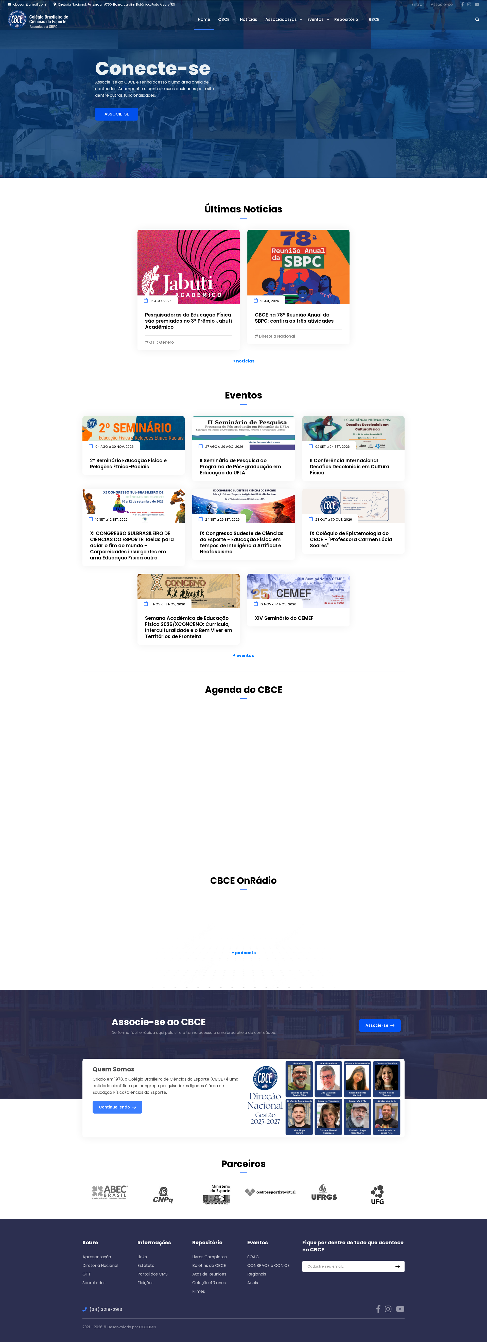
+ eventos (243, 655)
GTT (86, 1274)
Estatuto (145, 1265)
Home (204, 19)
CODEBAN (147, 1327)
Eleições (145, 1283)
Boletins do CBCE (209, 1265)
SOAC (253, 1257)
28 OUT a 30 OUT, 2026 (333, 519)
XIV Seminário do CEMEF (284, 618)
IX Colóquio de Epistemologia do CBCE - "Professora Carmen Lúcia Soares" (351, 540)
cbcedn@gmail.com (29, 4)
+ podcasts (244, 953)
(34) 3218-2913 (105, 1309)
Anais (252, 1283)
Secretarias (94, 1283)
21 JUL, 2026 (269, 301)
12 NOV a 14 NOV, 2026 (278, 604)
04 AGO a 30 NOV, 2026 (114, 446)
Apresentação (96, 1257)
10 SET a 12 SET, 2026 (111, 519)
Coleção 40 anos (209, 1283)
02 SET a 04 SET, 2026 (332, 446)
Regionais (256, 1274)
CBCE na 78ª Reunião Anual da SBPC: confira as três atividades (294, 318)
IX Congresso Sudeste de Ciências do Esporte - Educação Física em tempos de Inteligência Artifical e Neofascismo (242, 543)
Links (142, 1257)
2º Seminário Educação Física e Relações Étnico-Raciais (128, 464)
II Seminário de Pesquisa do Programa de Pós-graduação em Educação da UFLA (240, 467)
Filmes (198, 1291)
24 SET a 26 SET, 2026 (222, 519)
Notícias (248, 19)
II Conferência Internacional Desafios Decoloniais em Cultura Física (349, 467)
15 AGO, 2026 (160, 301)
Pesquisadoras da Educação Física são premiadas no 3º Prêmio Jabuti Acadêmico (188, 321)
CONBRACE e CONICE (268, 1265)
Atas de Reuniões (209, 1274)
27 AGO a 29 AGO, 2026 (224, 446)
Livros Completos (209, 1257)
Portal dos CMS (152, 1274)
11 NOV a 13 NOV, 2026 (167, 604)
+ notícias (243, 361)
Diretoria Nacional (100, 1265)
